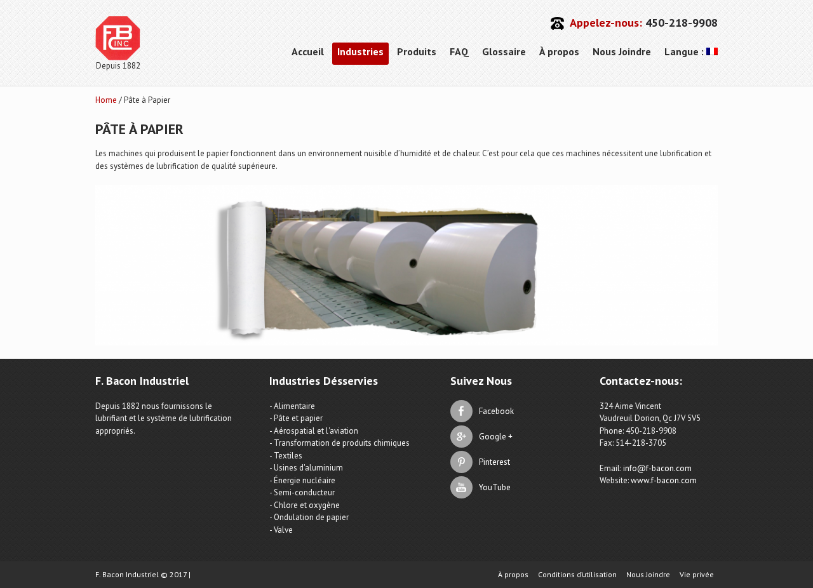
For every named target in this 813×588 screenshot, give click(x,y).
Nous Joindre (622, 51)
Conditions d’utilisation (577, 574)
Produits (416, 51)
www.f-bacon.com (664, 480)
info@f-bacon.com (657, 468)
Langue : (685, 51)
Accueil (308, 51)
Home (106, 100)
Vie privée (697, 574)
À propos (559, 51)
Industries (360, 51)
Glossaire (504, 51)
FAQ (459, 51)
